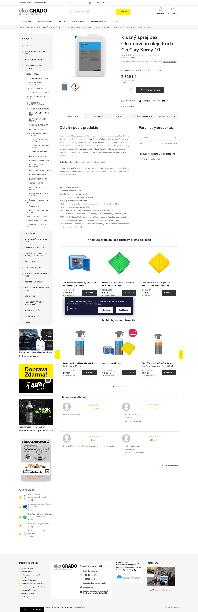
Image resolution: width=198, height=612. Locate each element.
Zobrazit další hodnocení (168, 465)
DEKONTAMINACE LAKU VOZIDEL (38, 134)
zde (99, 304)
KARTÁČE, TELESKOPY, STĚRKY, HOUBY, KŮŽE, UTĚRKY (37, 254)
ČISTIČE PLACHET (36, 183)
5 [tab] (121, 386)
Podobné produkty (165, 116)
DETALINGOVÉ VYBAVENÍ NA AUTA (36, 240)
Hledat (123, 12)
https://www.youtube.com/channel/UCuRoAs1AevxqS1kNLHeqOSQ (95, 592)
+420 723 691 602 (89, 579)
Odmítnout (105, 310)
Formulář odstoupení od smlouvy (33, 587)
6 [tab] (123, 386)
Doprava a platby (25, 3)
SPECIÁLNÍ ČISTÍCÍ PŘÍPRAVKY (38, 216)
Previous (57, 354)
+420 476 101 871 (89, 575)
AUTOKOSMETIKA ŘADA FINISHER (34, 67)
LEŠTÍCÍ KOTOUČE (34, 206)
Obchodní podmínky (28, 580)
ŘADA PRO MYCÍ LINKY (38, 175)
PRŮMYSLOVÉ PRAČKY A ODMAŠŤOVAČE (34, 303)
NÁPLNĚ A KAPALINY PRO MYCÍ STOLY (37, 289)
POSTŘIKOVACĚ (31, 262)
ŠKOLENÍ (28, 46)
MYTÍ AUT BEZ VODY (37, 129)
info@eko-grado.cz (90, 571)
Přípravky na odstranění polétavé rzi (40, 140)
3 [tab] (117, 386)
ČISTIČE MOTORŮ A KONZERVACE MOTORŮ (36, 104)
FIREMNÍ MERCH (31, 316)
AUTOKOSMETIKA (31, 74)
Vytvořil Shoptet (173, 607)
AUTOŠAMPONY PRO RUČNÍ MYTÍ (38, 98)
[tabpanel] (79, 273)
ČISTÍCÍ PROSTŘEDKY (33, 268)
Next (181, 354)
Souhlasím (123, 310)
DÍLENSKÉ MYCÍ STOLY (33, 282)
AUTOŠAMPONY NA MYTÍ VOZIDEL (38, 194)
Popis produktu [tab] (72, 116)
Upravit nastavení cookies (76, 607)
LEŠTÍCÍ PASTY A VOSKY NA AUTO (37, 201)
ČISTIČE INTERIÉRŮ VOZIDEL (38, 79)
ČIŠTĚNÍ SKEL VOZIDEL (38, 156)
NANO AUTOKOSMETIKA (34, 60)
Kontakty (24, 597)
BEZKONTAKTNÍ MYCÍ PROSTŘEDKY (35, 84)
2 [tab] (115, 386)
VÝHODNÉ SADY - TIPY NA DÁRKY (35, 53)
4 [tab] (119, 386)
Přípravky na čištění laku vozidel (40, 146)
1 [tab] (113, 386)
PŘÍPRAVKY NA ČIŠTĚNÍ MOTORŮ (38, 120)
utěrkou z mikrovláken (89, 149)
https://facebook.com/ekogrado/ (94, 583)
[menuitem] (26, 21)
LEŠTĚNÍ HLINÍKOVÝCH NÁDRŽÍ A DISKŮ (39, 211)
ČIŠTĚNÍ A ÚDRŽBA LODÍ (34, 248)
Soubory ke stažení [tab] (95, 116)
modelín (91, 139)
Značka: (128, 106)
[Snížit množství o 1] (131, 91)
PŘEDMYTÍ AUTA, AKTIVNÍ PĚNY (39, 114)
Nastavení (73, 308)
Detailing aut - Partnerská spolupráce (30, 576)
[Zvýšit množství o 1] (131, 88)
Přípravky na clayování (40, 151)
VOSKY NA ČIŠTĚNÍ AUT (38, 125)
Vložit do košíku (152, 90)
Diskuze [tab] (119, 116)
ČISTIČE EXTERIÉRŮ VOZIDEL (38, 109)
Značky (27, 322)
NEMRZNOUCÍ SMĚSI (32, 310)
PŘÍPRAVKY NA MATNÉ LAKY (40, 171)
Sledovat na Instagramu (162, 590)
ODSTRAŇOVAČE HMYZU (36, 89)
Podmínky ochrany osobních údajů (33, 583)
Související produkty (142, 116)
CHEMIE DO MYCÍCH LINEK (37, 221)
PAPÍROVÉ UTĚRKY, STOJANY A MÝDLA (37, 275)
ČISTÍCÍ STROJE (30, 296)
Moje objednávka (40, 3)
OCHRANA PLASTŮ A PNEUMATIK (37, 166)
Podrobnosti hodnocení (152, 55)
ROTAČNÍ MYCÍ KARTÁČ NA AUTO (37, 226)
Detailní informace (169, 62)
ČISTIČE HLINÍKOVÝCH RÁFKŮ (38, 93)
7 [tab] (125, 386)
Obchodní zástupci (28, 593)
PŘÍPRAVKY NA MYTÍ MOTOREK (37, 188)
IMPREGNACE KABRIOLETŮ (39, 161)
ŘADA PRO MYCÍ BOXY (38, 179)
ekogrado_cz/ (88, 587)
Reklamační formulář (28, 590)
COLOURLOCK (30, 233)
